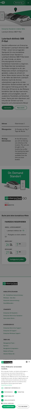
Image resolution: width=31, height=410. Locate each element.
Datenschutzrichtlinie (6, 385)
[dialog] (15, 385)
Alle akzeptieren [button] (9, 406)
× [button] (29, 361)
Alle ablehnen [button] (22, 406)
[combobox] (27, 362)
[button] (15, 403)
